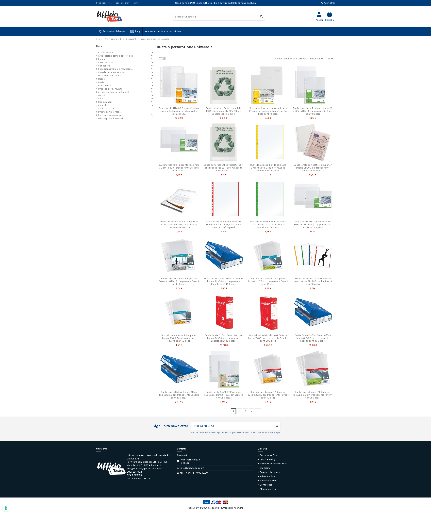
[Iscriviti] (276, 426)
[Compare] (178, 104)
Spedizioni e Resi (104, 3)
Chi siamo (265, 468)
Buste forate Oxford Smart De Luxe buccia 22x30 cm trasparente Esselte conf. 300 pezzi (223, 338)
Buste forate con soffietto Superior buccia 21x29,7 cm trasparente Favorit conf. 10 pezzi (313, 167)
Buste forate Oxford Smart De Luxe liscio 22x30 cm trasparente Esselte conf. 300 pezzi (268, 338)
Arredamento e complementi (113, 92)
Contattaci (266, 484)
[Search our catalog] (261, 16)
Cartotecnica (105, 62)
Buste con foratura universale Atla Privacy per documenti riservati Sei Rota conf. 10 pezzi (268, 111)
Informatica (104, 85)
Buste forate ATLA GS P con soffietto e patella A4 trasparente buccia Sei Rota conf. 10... (179, 111)
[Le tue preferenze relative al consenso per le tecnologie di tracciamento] (6, 508)
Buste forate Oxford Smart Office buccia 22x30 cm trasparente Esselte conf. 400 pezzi (313, 338)
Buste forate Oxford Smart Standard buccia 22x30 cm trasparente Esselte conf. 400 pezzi (223, 281)
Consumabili (105, 102)
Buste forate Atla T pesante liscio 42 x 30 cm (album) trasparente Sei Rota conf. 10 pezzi (178, 167)
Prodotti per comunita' (110, 88)
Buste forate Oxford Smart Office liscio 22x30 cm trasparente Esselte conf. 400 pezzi (179, 395)
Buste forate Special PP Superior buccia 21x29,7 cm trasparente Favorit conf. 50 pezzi (179, 338)
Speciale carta (106, 108)
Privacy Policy (267, 476)
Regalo (102, 78)
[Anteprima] (183, 104)
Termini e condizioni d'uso (273, 463)
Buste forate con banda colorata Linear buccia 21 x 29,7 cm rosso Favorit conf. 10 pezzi (223, 224)
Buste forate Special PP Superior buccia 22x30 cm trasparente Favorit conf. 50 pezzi (268, 395)
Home (135, 3)
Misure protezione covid (111, 118)
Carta (101, 82)
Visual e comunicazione (111, 72)
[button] (163, 31)
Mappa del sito (268, 489)
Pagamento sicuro (270, 472)
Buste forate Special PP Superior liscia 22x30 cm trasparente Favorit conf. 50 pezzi (312, 395)
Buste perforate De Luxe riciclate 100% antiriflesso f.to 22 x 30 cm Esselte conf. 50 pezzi (223, 111)
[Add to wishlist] (174, 104)
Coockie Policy (123, 3)
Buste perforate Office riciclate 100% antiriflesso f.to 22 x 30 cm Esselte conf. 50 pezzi (223, 167)
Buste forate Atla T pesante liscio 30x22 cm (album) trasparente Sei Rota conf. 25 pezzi (312, 224)
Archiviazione (105, 52)
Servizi (101, 98)
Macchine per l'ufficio (109, 75)
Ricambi (102, 105)
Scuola (102, 59)
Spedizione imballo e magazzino (115, 69)
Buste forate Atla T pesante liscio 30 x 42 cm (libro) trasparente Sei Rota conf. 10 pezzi (313, 111)
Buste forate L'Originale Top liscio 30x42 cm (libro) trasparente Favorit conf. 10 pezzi (179, 281)
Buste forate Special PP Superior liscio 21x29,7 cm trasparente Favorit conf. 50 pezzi (268, 281)
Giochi (101, 95)
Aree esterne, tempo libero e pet (115, 55)
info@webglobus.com (192, 468)
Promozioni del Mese (109, 111)
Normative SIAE (268, 480)
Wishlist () (329, 3)
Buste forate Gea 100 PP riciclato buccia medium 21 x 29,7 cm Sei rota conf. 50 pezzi (223, 395)
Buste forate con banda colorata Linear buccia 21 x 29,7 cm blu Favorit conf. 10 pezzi (313, 281)
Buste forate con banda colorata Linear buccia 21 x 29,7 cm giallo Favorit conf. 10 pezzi (268, 167)
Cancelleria (104, 65)
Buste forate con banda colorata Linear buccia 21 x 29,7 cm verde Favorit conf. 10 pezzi (268, 224)
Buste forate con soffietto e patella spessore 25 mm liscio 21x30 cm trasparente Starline (179, 224)
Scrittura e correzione (110, 115)
